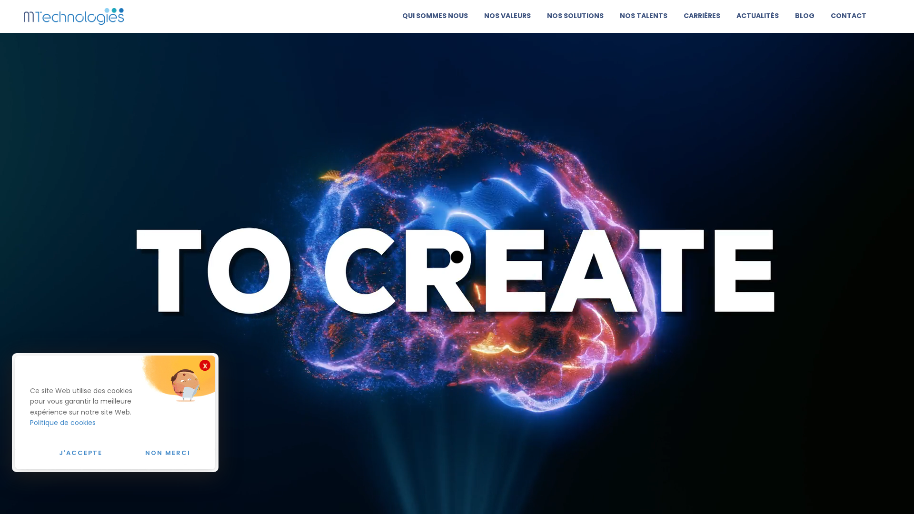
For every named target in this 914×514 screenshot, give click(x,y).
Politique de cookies (63, 422)
